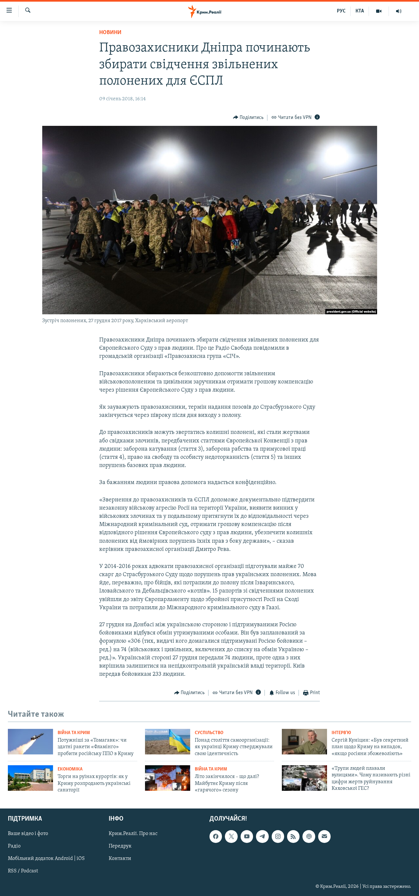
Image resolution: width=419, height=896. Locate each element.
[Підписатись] (324, 836)
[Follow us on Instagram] (278, 836)
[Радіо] (399, 11)
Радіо (14, 846)
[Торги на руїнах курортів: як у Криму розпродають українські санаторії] (30, 778)
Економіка (70, 769)
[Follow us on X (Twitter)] (231, 836)
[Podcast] (308, 836)
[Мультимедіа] (379, 11)
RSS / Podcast (23, 871)
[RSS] (293, 836)
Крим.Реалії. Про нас (133, 834)
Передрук (120, 846)
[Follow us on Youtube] (247, 836)
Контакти (120, 859)
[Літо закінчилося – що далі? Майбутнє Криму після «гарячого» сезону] (167, 778)
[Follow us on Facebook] (216, 836)
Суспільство (209, 732)
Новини (110, 33)
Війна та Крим (74, 732)
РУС (341, 11)
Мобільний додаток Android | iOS (46, 859)
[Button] (248, 117)
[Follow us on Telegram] (262, 836)
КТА (359, 11)
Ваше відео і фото (28, 834)
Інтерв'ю (341, 732)
